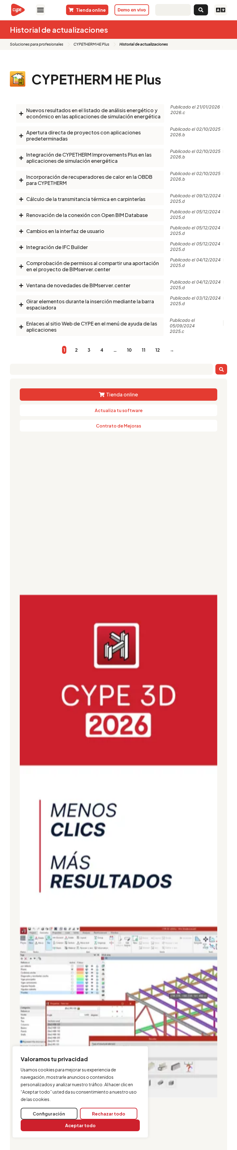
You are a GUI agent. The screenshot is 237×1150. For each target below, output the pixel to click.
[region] (80, 1092)
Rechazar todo (108, 1113)
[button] (40, 9)
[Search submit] (201, 9)
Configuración (49, 1113)
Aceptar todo (80, 1125)
